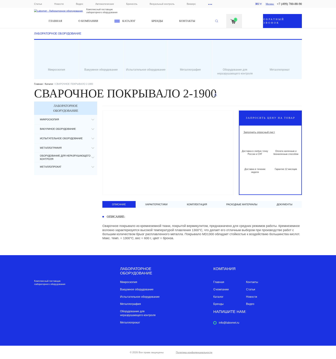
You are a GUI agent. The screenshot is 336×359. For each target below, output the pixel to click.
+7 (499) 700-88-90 (289, 4)
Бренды (157, 20)
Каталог (128, 20)
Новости (59, 3)
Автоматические (104, 3)
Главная (55, 20)
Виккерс (191, 3)
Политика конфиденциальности (194, 352)
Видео (79, 3)
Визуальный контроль (162, 3)
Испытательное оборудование (61, 138)
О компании (88, 20)
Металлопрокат (50, 166)
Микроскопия (49, 119)
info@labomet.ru (229, 322)
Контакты (187, 20)
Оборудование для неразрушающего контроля (65, 157)
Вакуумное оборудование (58, 128)
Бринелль (131, 3)
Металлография (51, 147)
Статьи (38, 3)
